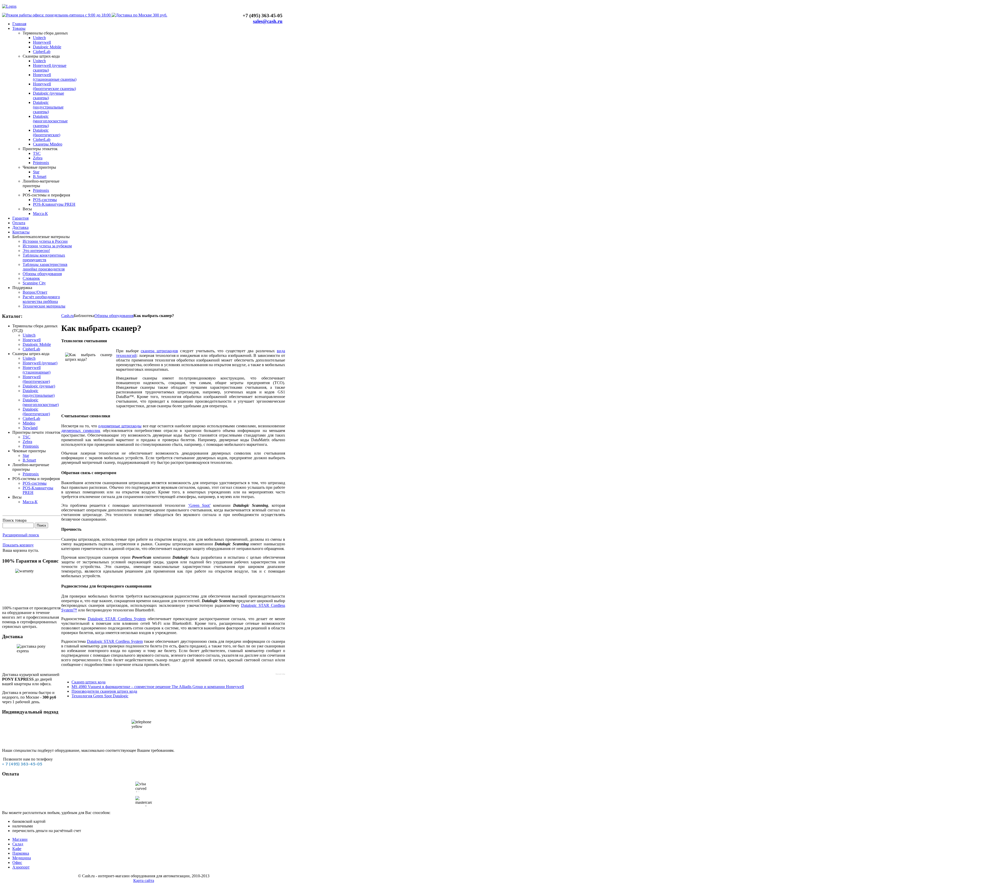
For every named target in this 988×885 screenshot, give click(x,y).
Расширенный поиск (21, 535)
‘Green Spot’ (199, 505)
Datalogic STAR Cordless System (117, 619)
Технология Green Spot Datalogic (100, 696)
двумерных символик (80, 430)
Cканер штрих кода (88, 682)
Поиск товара (15, 520)
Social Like (280, 674)
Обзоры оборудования (114, 315)
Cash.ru (67, 315)
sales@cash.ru (268, 21)
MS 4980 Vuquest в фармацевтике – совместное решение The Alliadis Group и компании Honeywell (158, 686)
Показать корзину (18, 545)
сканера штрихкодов (159, 351)
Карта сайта (143, 880)
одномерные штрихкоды (120, 426)
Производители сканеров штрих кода (104, 691)
